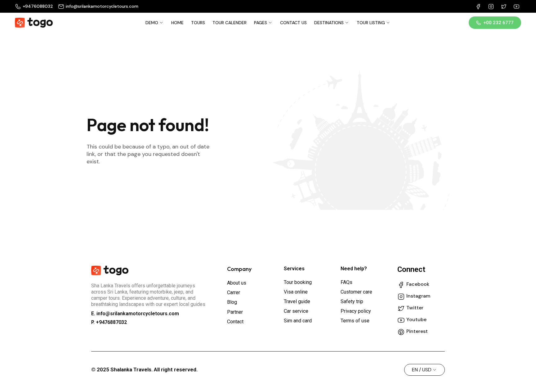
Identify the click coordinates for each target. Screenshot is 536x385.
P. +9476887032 (109, 322)
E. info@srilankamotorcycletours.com (135, 313)
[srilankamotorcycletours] (34, 23)
